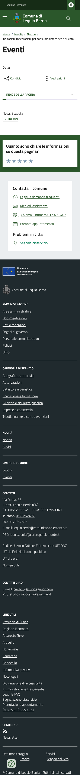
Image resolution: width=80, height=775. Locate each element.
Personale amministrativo (21, 338)
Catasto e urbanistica (17, 389)
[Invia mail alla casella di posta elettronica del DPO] (33, 589)
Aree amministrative (17, 311)
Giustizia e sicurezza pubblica (23, 402)
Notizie (31, 34)
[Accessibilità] (11, 763)
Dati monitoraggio (15, 753)
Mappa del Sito (57, 758)
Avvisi (7, 446)
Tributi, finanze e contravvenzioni (26, 416)
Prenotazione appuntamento (23, 704)
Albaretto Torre (13, 635)
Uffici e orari (11, 558)
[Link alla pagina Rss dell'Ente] (5, 731)
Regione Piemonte (16, 5)
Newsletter (11, 737)
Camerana (10, 655)
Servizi (50, 753)
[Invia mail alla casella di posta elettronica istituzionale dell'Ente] (40, 527)
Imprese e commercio (18, 409)
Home (6, 34)
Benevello (10, 662)
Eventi (7, 477)
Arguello (8, 642)
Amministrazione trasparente (23, 689)
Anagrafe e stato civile (18, 375)
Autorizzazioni (12, 382)
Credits (24, 758)
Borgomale (10, 649)
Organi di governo (15, 331)
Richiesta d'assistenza (18, 709)
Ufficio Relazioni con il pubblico (24, 551)
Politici (7, 345)
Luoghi (7, 470)
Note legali (10, 676)
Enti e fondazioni (14, 324)
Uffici (6, 352)
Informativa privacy (16, 669)
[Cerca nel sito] (67, 18)
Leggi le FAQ (11, 694)
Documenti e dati (15, 318)
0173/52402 (25, 515)
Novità (18, 34)
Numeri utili (11, 565)
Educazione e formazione (20, 396)
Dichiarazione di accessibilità (22, 683)
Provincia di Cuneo (15, 621)
